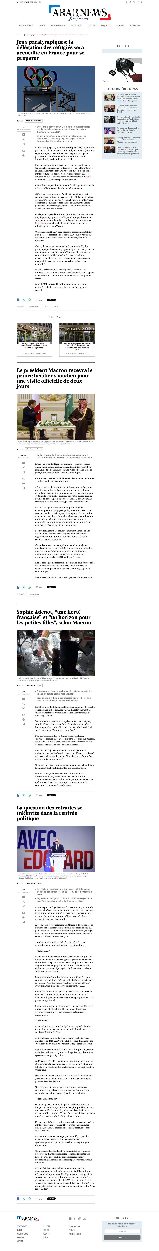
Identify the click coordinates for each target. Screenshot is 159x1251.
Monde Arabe (26, 25)
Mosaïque (135, 25)
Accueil (19, 35)
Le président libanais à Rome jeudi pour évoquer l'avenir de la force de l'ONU (128, 109)
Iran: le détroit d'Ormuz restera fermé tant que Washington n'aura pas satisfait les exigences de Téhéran (128, 151)
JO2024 (56, 307)
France (41, 25)
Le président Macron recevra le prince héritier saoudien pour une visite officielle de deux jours (55, 378)
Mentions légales (75, 1233)
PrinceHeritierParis (34, 594)
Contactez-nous (74, 1226)
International (58, 25)
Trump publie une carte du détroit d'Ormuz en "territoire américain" (128, 140)
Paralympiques (42, 223)
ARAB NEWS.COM (25, 2)
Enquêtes (106, 25)
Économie (76, 25)
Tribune (120, 25)
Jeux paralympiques (33, 307)
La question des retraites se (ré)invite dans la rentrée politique (49, 813)
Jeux (88, 176)
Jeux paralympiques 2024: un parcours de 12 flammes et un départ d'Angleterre (34, 345)
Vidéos (45, 1237)
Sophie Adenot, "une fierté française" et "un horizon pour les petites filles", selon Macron (54, 617)
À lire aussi (55, 317)
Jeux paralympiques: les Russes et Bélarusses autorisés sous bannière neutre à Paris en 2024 (77, 346)
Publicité (72, 1230)
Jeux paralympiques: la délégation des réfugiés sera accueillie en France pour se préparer (55, 35)
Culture (91, 25)
